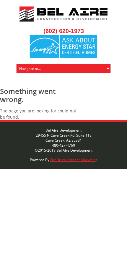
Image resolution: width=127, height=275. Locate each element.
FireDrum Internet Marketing (73, 159)
